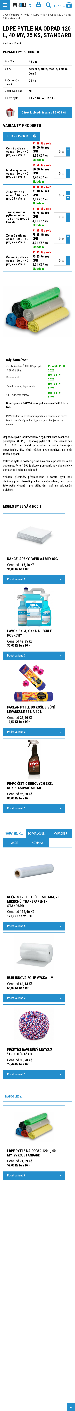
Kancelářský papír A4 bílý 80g (32, 559)
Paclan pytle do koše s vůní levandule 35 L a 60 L (31, 709)
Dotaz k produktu (19, 136)
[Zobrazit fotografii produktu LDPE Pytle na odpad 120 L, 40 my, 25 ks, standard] (37, 311)
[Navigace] (5, 5)
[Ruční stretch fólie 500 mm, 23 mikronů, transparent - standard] (34, 873)
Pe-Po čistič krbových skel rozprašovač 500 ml (30, 785)
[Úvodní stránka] (22, 5)
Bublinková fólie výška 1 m (30, 978)
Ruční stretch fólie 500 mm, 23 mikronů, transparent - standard (33, 901)
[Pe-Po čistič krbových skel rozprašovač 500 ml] (34, 759)
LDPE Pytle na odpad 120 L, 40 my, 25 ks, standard (31, 1153)
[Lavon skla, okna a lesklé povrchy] (34, 607)
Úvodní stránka (11, 14)
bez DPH (58, 6)
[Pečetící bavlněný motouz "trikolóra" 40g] (34, 1026)
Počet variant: (16, 579)
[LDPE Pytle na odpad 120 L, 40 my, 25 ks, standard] (34, 1127)
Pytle (26, 14)
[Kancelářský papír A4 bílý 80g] (34, 535)
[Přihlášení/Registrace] (38, 5)
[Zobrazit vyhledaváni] (48, 5)
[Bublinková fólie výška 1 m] (34, 954)
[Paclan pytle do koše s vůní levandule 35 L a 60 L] (34, 683)
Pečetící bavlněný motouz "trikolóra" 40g (29, 1052)
